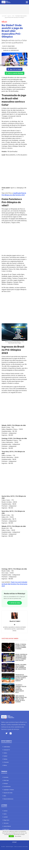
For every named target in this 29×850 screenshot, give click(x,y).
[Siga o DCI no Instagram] (11, 733)
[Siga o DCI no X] (6, 733)
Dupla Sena (6, 829)
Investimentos (7, 786)
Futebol (5, 756)
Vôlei (13, 15)
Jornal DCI (4, 15)
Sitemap (14, 842)
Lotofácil (6, 817)
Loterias (5, 810)
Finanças (6, 783)
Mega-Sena (6, 820)
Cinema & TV (7, 750)
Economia (6, 777)
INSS (5, 796)
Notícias (5, 759)
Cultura (5, 753)
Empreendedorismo (8, 799)
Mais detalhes (18, 836)
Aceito (11, 836)
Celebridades (7, 746)
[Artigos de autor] (14, 615)
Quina (5, 814)
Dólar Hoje (6, 780)
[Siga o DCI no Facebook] (2, 733)
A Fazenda (6, 762)
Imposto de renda (8, 792)
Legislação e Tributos (9, 789)
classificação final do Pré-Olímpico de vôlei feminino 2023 (14, 194)
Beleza (5, 765)
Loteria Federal (7, 826)
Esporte (9, 15)
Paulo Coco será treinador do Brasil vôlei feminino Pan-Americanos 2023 (14, 584)
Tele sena (6, 823)
